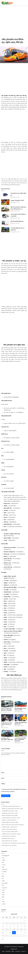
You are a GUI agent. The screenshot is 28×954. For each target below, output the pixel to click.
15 (25, 926)
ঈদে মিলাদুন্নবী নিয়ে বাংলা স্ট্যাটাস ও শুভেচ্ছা (10, 811)
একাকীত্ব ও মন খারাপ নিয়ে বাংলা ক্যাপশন (9, 820)
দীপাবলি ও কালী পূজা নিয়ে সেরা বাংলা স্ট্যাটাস (10, 815)
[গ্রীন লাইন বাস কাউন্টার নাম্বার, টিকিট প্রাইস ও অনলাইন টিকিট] (7, 703)
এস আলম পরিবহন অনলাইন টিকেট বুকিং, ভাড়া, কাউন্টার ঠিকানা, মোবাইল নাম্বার (20, 739)
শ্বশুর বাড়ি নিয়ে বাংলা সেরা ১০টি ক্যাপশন (9, 845)
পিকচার (3, 892)
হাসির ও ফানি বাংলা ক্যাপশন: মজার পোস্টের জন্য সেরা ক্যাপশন (13, 824)
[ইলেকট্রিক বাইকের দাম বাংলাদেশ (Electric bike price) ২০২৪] (7, 718)
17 (6, 929)
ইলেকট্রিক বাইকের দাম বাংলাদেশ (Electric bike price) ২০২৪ (6, 724)
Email (3, 778)
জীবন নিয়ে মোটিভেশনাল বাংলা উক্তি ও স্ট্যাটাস (10, 822)
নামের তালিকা (4, 887)
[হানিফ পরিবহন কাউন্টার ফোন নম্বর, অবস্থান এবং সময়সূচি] (21, 703)
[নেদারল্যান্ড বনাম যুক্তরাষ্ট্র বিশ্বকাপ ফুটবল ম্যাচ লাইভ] (21, 717)
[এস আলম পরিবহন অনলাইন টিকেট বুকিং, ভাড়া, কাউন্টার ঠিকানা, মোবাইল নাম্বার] (21, 733)
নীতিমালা (13, 951)
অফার (3, 857)
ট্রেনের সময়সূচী (4, 883)
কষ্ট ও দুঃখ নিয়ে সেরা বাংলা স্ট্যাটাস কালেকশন (10, 831)
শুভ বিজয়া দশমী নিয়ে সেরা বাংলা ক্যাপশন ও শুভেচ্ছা (11, 817)
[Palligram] (7, 3)
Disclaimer (8, 951)
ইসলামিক (3, 860)
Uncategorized (5, 855)
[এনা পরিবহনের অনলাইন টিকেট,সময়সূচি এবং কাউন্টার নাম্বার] (7, 733)
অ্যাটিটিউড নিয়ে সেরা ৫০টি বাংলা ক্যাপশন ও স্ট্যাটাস (11, 834)
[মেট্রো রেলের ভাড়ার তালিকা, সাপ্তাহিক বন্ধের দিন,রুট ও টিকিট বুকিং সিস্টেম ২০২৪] (5, 209)
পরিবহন (3, 890)
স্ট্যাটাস (3, 901)
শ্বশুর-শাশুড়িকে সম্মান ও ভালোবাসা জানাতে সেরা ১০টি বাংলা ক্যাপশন (14, 843)
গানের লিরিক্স (4, 871)
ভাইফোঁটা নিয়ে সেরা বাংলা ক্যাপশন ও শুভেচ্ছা (9, 813)
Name (3, 772)
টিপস (3, 878)
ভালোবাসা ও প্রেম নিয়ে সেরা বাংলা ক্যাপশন (9, 829)
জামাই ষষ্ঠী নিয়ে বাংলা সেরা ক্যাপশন (8, 838)
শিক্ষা (3, 899)
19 (14, 929)
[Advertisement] (14, 21)
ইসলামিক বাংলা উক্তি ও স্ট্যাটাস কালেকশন (9, 827)
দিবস (3, 885)
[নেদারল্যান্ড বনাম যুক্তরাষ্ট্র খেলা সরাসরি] (5, 202)
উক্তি (3, 862)
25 (10, 932)
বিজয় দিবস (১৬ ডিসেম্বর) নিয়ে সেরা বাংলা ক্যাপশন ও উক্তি (12, 808)
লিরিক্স (3, 897)
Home (3, 951)
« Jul (2, 939)
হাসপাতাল (3, 904)
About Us (24, 951)
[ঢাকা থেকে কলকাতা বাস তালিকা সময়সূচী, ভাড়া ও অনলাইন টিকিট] (5, 216)
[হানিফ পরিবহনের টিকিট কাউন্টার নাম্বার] (5, 223)
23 (3, 932)
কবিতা (3, 867)
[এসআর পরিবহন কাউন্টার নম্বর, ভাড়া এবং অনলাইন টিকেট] (5, 229)
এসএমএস (3, 864)
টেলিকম (3, 881)
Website (3, 783)
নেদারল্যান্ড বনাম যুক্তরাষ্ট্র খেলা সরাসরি (17, 200)
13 (17, 926)
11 (10, 926)
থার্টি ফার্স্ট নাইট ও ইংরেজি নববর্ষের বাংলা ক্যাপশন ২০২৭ (11, 806)
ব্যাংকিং (3, 894)
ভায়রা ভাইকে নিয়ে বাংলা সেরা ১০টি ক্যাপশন (9, 840)
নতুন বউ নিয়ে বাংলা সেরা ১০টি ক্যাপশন (8, 836)
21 (21, 929)
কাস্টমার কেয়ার (4, 869)
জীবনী (3, 876)
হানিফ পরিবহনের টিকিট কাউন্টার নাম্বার (17, 221)
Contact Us (18, 951)
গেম (2, 874)
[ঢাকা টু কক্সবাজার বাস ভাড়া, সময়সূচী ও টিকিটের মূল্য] (5, 194)
